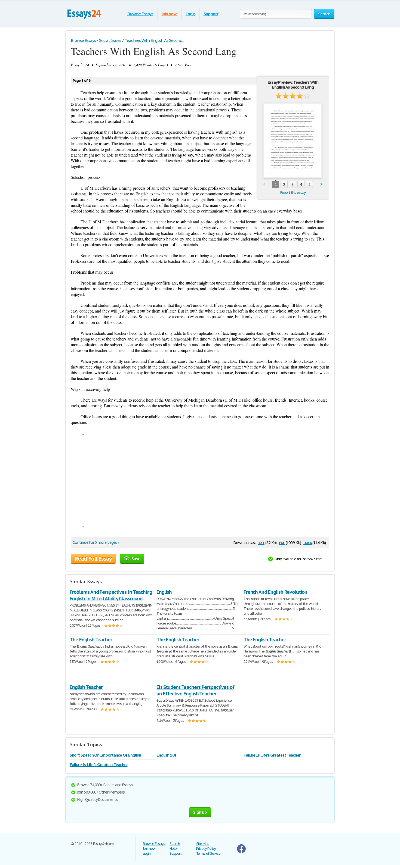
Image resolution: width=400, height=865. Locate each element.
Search (175, 843)
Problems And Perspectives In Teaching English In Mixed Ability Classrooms (111, 595)
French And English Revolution (275, 592)
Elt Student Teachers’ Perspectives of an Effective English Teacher (195, 690)
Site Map (202, 843)
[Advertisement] (200, 479)
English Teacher (86, 687)
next (321, 185)
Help (173, 848)
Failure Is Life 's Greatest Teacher (99, 764)
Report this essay (293, 192)
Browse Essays (140, 13)
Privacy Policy (206, 848)
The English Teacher (91, 639)
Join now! (169, 13)
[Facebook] (241, 852)
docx (307, 542)
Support (211, 13)
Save (135, 558)
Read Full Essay (93, 558)
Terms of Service (208, 853)
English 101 (166, 755)
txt (261, 542)
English (164, 592)
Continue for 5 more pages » (96, 542)
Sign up (200, 812)
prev (264, 185)
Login (190, 13)
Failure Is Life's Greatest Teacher (272, 755)
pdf (282, 542)
